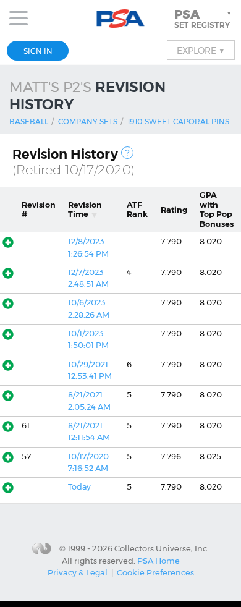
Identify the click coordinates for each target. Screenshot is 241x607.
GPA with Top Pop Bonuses (217, 209)
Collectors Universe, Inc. (161, 548)
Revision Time (85, 209)
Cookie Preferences (155, 572)
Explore (201, 50)
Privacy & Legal (78, 572)
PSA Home (158, 561)
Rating (174, 209)
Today (79, 486)
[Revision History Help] (127, 152)
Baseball (28, 121)
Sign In (38, 51)
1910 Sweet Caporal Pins (178, 121)
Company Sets (87, 121)
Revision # (39, 209)
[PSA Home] (121, 19)
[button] (204, 18)
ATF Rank (137, 209)
